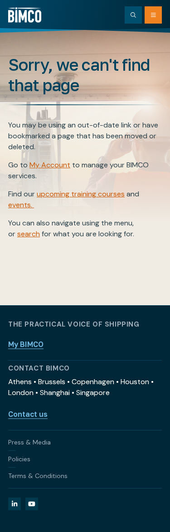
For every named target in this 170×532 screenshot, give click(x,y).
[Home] (24, 15)
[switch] (147, 263)
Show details (121, 357)
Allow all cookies (85, 385)
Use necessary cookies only (85, 445)
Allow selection (85, 415)
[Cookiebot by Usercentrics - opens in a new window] (121, 79)
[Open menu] (153, 15)
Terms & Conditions (38, 476)
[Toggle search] (133, 15)
